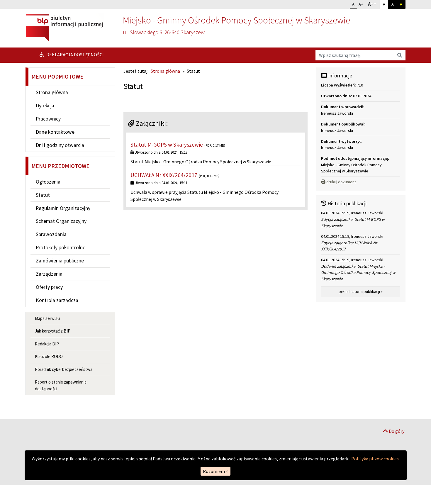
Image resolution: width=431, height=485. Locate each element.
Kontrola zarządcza (57, 300)
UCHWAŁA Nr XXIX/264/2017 (163, 175)
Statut (43, 195)
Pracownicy (48, 119)
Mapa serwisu (47, 318)
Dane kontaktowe (55, 132)
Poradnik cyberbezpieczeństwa (63, 369)
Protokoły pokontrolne (60, 247)
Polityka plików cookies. (375, 459)
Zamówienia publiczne (60, 260)
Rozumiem (215, 471)
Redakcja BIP (47, 344)
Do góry (396, 431)
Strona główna (52, 92)
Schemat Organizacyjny (61, 221)
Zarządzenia (49, 274)
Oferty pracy (49, 287)
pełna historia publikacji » (361, 291)
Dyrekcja (45, 105)
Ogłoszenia (48, 182)
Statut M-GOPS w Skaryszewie (166, 144)
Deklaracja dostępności (74, 54)
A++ (373, 4)
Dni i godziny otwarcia (60, 145)
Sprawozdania (51, 234)
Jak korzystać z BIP (52, 331)
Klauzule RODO (49, 356)
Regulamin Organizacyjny (63, 208)
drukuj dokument (341, 181)
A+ (362, 4)
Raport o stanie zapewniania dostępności (60, 385)
